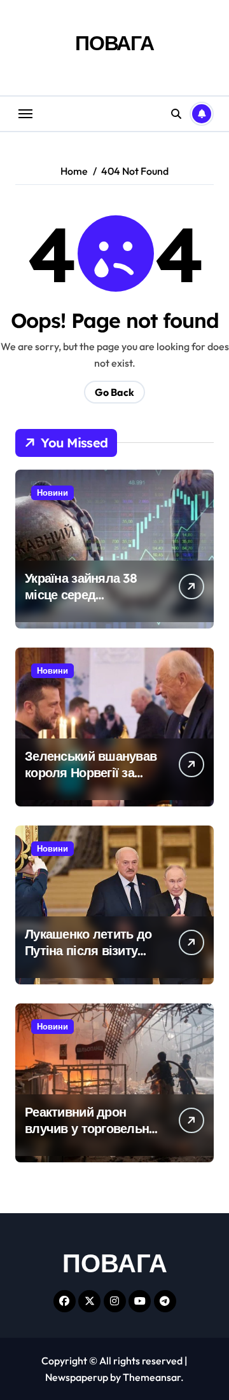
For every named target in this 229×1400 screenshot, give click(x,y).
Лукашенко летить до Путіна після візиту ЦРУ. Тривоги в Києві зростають (88, 958)
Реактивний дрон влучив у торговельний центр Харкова (94, 1128)
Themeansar (152, 1377)
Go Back (114, 392)
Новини (52, 492)
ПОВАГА (114, 42)
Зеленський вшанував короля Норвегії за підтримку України (90, 772)
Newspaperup (76, 1377)
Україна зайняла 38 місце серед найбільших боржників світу (92, 602)
